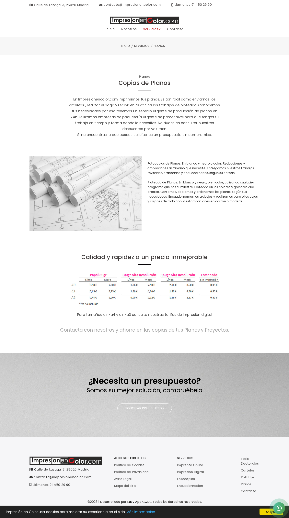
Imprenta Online (190, 465)
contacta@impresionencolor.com (63, 477)
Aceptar (271, 511)
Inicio (110, 29)
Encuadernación (190, 486)
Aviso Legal (123, 479)
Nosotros (129, 29)
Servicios (150, 29)
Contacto (175, 29)
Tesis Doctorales (250, 461)
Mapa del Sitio (125, 486)
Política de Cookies (129, 465)
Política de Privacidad (131, 472)
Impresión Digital (190, 472)
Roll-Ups (247, 477)
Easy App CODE (139, 501)
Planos (246, 484)
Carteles (248, 470)
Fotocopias (186, 479)
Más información (140, 512)
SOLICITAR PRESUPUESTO (144, 408)
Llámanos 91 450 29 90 (51, 485)
